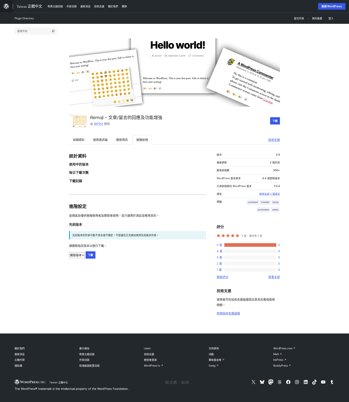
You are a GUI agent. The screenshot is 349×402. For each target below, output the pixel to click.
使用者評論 (100, 140)
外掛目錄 (84, 359)
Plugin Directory (24, 18)
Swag (213, 365)
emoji (275, 202)
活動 (211, 354)
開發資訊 (122, 140)
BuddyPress (282, 365)
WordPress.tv (153, 365)
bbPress (279, 359)
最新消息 (20, 354)
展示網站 (84, 348)
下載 (275, 120)
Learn (147, 348)
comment (253, 202)
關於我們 (20, 348)
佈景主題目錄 (87, 354)
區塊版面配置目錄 (89, 365)
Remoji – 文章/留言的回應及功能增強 (126, 117)
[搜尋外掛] (53, 31)
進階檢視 (142, 140)
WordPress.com (284, 348)
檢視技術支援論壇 (228, 313)
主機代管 (20, 359)
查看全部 (274, 277)
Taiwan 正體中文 (58, 382)
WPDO (98, 124)
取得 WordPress (332, 6)
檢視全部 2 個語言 (269, 193)
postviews (263, 209)
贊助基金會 (216, 359)
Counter (265, 202)
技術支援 (274, 140)
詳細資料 (79, 140)
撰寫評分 (222, 277)
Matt (277, 354)
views (275, 209)
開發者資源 (150, 359)
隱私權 (18, 365)
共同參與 (214, 348)
